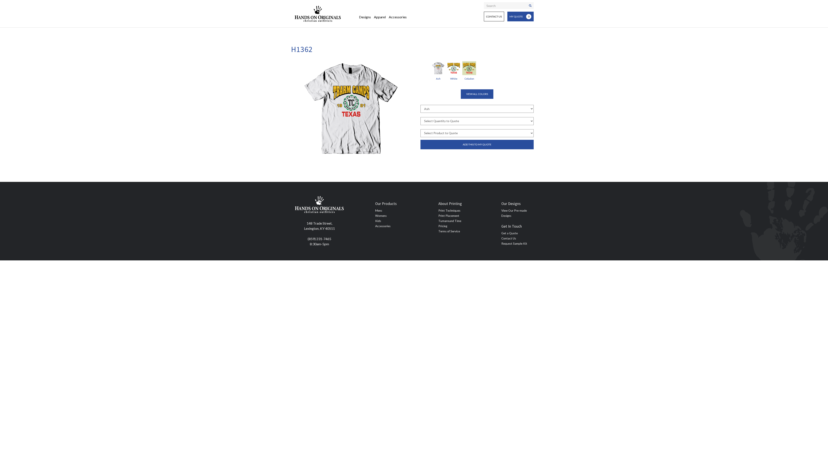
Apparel (380, 17)
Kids (378, 221)
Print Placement (448, 215)
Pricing (442, 226)
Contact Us (494, 16)
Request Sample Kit (514, 243)
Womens (381, 215)
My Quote (520, 16)
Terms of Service (449, 231)
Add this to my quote (477, 144)
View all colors (477, 94)
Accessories (398, 17)
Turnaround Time (449, 221)
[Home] (318, 13)
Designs (365, 17)
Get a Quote (509, 233)
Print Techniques (449, 210)
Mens (378, 210)
